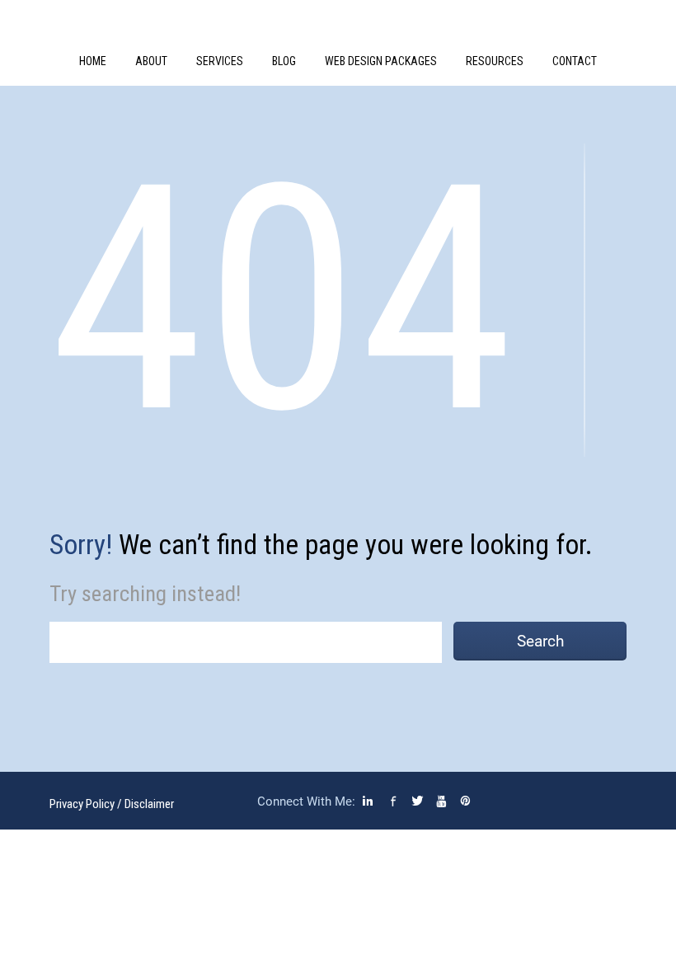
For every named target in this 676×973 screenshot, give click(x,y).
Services (219, 61)
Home (92, 61)
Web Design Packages (381, 61)
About (151, 61)
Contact (574, 61)
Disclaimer (149, 804)
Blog (284, 61)
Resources (494, 61)
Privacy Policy (82, 804)
